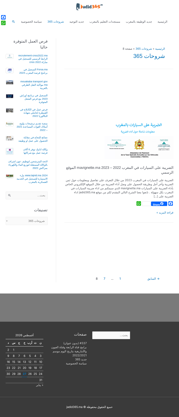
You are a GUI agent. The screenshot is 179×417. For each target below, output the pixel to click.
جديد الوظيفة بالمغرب (139, 21)
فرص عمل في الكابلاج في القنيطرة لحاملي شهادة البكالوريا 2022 (34, 113)
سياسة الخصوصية (31, 21)
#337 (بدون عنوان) (75, 343)
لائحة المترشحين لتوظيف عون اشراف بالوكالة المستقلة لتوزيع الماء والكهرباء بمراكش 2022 (28, 164)
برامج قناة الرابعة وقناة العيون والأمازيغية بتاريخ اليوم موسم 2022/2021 (69, 351)
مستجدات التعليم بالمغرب (105, 21)
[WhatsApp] (3, 23)
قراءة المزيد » (164, 213)
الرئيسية (162, 21)
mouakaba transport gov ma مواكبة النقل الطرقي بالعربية (34, 84)
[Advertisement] (119, 96)
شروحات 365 (55, 21)
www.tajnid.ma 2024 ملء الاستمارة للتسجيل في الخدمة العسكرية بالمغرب (32, 178)
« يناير (39, 385)
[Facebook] (3, 17)
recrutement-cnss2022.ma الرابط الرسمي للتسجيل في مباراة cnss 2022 (33, 58)
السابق (153, 278)
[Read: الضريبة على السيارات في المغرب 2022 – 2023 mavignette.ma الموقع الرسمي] (138, 139)
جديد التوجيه (77, 21)
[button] (13, 21)
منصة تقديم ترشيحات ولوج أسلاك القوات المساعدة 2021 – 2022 (32, 126)
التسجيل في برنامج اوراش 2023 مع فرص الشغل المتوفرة (34, 98)
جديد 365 (81, 359)
